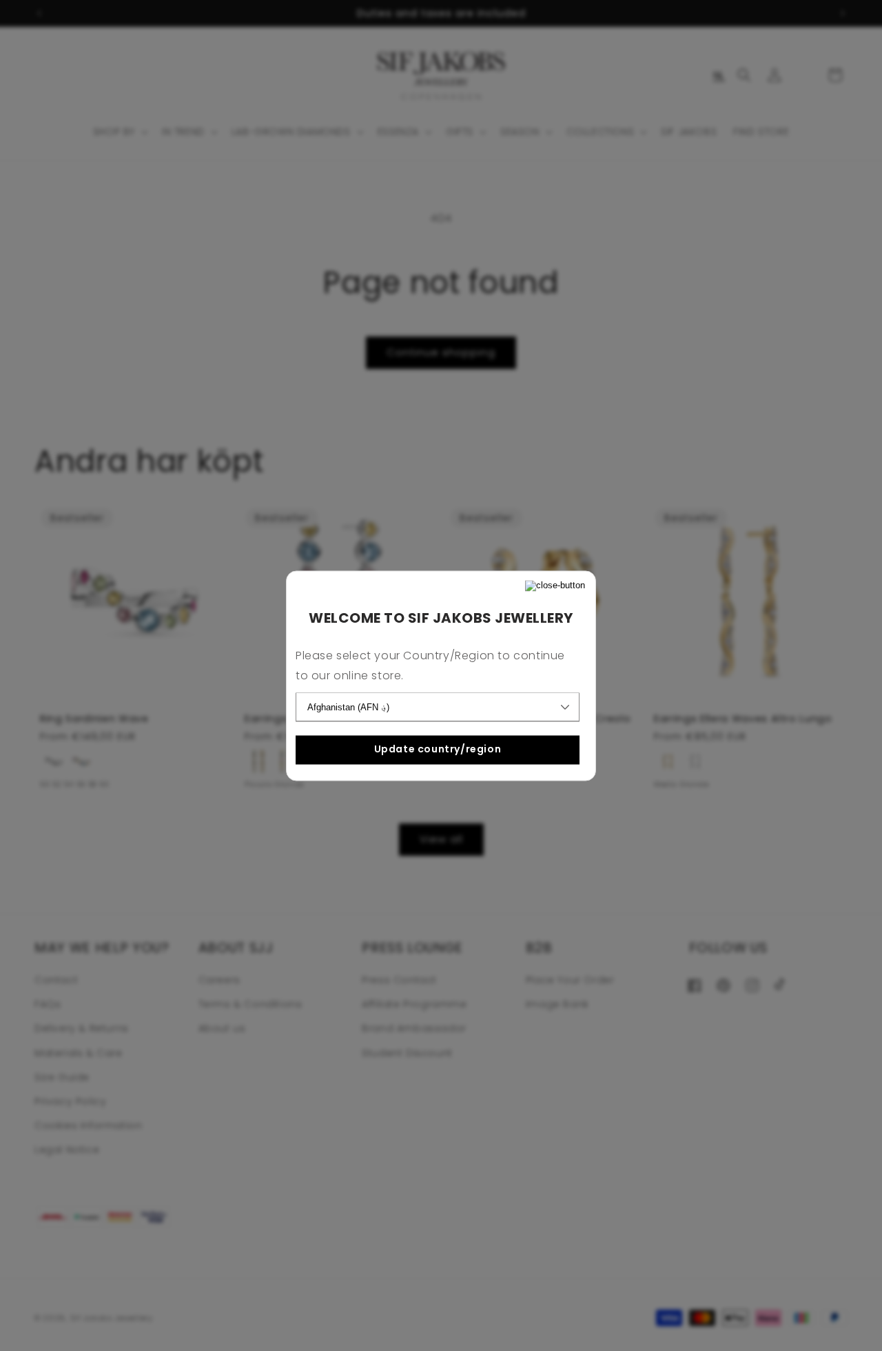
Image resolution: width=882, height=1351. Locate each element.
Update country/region (438, 750)
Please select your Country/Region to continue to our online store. (430, 665)
